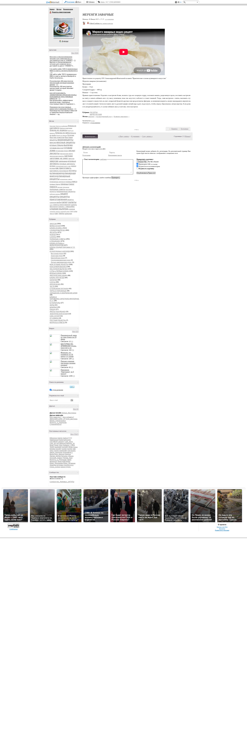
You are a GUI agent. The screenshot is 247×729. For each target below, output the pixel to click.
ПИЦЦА (52, 309)
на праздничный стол (104, 116)
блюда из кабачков (62, 126)
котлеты (73, 171)
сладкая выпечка (59, 209)
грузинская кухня (62, 151)
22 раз (93, 120)
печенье (65, 184)
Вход (79, 2)
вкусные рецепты (65, 142)
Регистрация (71, 2)
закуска (71, 158)
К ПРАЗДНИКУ (55, 241)
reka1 (52, 451)
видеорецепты (65, 139)
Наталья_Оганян (67, 456)
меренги (91, 116)
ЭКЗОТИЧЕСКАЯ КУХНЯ (59, 314)
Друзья (58, 9)
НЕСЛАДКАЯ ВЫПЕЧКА (58, 269)
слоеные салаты (55, 211)
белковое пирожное (121, 116)
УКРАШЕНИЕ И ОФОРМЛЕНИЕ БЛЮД (63, 293)
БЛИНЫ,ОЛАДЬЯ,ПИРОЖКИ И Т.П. (62, 247)
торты (61, 213)
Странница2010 (55, 424)
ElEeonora (53, 438)
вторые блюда (56, 145)
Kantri (61, 440)
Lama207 (61, 442)
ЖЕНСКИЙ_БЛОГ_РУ (58, 419)
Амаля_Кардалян (56, 452)
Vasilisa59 (57, 447)
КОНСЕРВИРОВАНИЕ (58, 267)
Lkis (57, 443)
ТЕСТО (52, 286)
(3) (72, 367)
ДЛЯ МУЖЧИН (55, 284)
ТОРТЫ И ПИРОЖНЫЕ (58, 291)
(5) (73, 350)
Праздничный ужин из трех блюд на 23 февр (69, 337)
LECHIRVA (53, 442)
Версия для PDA (222, 527)
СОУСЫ (53, 282)
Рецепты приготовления (51, 12)
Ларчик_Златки (55, 456)
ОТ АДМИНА (54, 318)
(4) (73, 359)
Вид (179, 3)
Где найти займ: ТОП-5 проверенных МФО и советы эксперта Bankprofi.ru (64, 70)
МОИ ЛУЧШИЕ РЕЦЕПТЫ (59, 264)
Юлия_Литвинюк (69, 463)
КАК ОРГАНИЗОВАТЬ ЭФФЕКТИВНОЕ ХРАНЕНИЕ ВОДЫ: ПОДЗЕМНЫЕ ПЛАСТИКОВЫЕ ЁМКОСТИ (63, 96)
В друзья (65, 41)
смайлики (103, 159)
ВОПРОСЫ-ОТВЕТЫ (57, 322)
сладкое (71, 209)
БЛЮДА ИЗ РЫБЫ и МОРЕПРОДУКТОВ (57, 244)
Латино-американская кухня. (61, 262)
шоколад (68, 213)
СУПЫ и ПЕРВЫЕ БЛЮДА (59, 271)
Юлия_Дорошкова (56, 463)
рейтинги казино (55, 194)
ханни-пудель (66, 467)
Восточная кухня (57, 253)
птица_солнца (55, 467)
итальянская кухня (61, 166)
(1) (72, 341)
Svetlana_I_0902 (69, 445)
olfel (74, 449)
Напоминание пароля (115, 155)
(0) (75, 60)
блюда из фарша (61, 135)
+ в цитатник (109, 19)
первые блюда (55, 184)
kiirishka (52, 449)
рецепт (64, 193)
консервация (64, 171)
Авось (103, 2)
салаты (72, 202)
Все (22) (75, 331)
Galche (60, 438)
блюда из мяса (62, 133)
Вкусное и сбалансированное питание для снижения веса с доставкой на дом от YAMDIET (61, 58)
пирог (71, 184)
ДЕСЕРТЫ (53, 232)
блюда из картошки (66, 128)
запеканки (63, 161)
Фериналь (53, 461)
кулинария (56, 173)
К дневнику (135, 136)
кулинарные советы (66, 179)
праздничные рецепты (65, 191)
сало (51, 204)
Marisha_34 (70, 443)
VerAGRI (65, 447)
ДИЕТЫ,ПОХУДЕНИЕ (57, 311)
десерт (71, 150)
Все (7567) (74, 434)
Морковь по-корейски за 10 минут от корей (67, 354)
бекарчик (53, 465)
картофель (54, 171)
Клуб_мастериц (71, 419)
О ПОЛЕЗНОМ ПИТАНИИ (59, 289)
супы (75, 211)
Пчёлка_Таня (67, 458)
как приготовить (63, 168)
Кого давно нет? (55, 417)
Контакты (222, 528)
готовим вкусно (56, 148)
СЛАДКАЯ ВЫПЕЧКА (57, 230)
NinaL (52, 445)
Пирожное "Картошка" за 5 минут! (67, 372)
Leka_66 (53, 443)
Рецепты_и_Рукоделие (58, 422)
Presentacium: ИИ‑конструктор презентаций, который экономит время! (62, 83)
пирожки (60, 187)
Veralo (70, 447)
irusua (75, 447)
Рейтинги (91, 2)
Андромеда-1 (68, 452)
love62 (64, 449)
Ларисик (68, 454)
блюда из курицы (58, 130)
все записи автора (106, 23)
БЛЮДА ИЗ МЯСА (56, 228)
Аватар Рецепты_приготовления (63, 27)
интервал (60, 465)
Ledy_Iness (69, 442)
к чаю (69, 166)
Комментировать (90, 136)
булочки (70, 135)
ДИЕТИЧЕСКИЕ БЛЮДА (58, 275)
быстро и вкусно (57, 137)
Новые (187, 136)
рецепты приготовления (60, 198)
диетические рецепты (57, 156)
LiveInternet (53, 2)
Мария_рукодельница (58, 421)
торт (56, 213)
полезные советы (57, 189)
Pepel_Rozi (58, 445)
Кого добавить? (68, 417)
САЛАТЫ (53, 237)
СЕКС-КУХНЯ (55, 316)
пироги (53, 187)
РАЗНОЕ (53, 235)
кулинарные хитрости (58, 182)
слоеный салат (65, 211)
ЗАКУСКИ (53, 224)
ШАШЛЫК (53, 307)
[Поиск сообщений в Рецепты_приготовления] (72, 387)
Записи (52, 9)
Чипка (59, 461)
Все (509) (75, 53)
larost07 (58, 449)
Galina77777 (67, 438)
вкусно (53, 142)
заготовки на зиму (59, 158)
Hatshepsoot (54, 440)
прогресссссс (69, 465)
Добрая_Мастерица (68, 413)
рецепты (55, 196)
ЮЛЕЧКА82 (66, 461)
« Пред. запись (123, 136)
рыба (58, 202)
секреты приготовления (61, 205)
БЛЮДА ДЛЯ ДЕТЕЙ (57, 278)
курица (69, 182)
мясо (74, 181)
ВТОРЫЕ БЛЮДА (56, 273)
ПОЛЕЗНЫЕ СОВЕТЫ (58, 239)
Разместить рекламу (222, 530)
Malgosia (62, 443)
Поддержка (176, 2)
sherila (56, 451)
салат (64, 202)
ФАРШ (52, 305)
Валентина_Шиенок (57, 454)
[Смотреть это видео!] (55, 338)
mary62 (69, 449)
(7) (74, 376)
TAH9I (52, 447)
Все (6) (75, 409)
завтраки (68, 156)
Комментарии (68, 9)
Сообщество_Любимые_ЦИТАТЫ (62, 482)
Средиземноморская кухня (60, 260)
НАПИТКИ (53, 280)
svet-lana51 (71, 451)
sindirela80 (63, 451)
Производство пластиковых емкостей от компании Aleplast (61, 108)
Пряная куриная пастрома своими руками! (68, 363)
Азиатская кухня (57, 256)
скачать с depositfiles (66, 207)
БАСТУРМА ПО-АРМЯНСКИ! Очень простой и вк (68, 346)
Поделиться (184, 129)
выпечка (68, 145)
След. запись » (147, 136)
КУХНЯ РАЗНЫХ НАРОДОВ (60, 251)
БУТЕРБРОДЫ (55, 303)
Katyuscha (67, 440)
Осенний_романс (56, 458)
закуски (54, 161)
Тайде (69, 460)
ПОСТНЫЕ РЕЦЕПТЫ (58, 320)
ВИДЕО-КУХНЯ (55, 226)
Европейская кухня (58, 258)
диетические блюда (66, 153)
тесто (52, 214)
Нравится (174, 129)
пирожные (66, 187)
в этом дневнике (57, 390)
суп (71, 211)
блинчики (52, 126)
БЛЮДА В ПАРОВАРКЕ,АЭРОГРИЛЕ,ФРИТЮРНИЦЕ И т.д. (65, 299)
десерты (55, 153)
